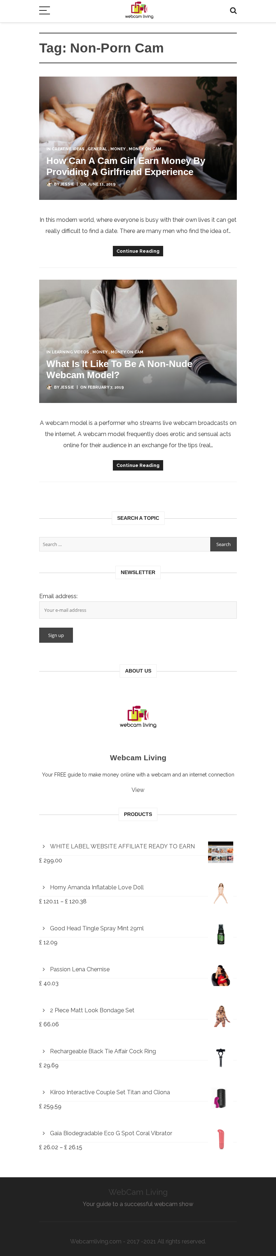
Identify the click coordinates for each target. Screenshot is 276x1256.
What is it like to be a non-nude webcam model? (119, 369)
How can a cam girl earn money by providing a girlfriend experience (125, 166)
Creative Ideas (68, 149)
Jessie (67, 184)
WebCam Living (138, 1192)
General (97, 149)
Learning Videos (70, 352)
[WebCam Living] (139, 7)
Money (117, 149)
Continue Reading (138, 251)
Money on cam (145, 149)
